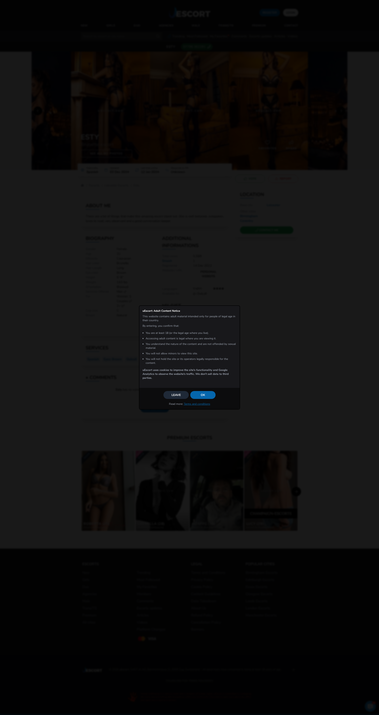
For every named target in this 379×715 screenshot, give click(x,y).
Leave (176, 395)
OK (203, 395)
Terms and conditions (197, 404)
